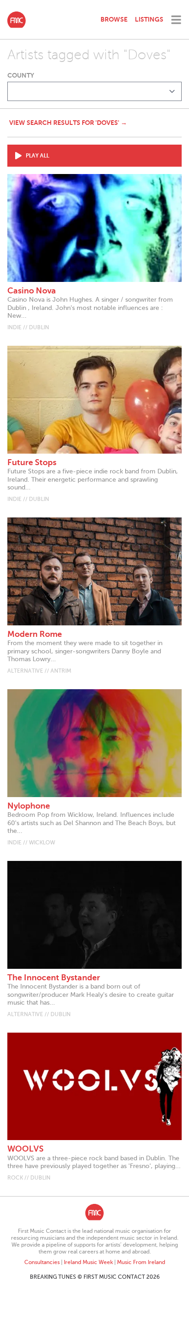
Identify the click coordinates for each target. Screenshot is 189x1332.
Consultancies (42, 1262)
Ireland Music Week (88, 1262)
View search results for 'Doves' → (68, 122)
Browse (114, 19)
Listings (149, 19)
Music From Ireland (141, 1262)
